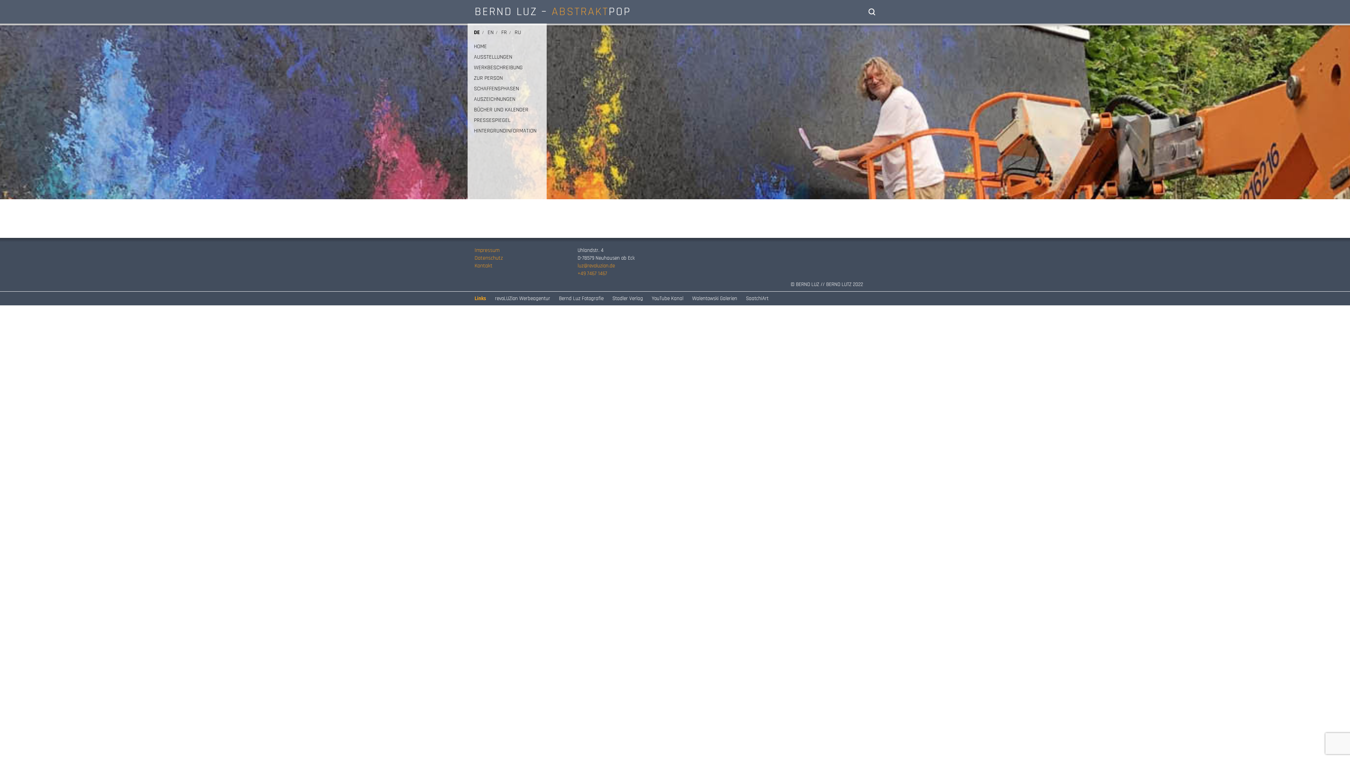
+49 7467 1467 (592, 273)
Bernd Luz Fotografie (581, 298)
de (477, 32)
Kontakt (484, 266)
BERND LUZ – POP (553, 11)
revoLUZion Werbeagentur (522, 298)
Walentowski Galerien (714, 298)
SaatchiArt (757, 298)
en (491, 32)
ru (518, 32)
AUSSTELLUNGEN (493, 57)
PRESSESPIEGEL (492, 120)
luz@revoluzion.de (596, 265)
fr (504, 32)
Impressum (487, 250)
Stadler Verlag (627, 298)
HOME (480, 46)
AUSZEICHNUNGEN (494, 99)
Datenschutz (489, 258)
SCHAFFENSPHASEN (496, 88)
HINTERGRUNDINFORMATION (505, 131)
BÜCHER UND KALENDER (501, 109)
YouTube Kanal (667, 298)
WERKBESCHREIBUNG (498, 67)
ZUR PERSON (488, 78)
